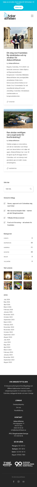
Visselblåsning (18, 410)
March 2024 (7, 350)
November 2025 (9, 315)
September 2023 (9, 360)
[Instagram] (18, 481)
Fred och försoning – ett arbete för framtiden (19, 224)
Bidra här (18, 7)
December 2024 (9, 327)
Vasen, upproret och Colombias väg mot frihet (19, 205)
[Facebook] (13, 481)
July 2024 (7, 340)
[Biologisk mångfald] (18, 285)
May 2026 (7, 302)
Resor (6, 256)
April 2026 (7, 304)
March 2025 (7, 322)
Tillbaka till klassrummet (15, 218)
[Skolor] (18, 275)
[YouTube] (23, 481)
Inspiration (12, 168)
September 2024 (9, 335)
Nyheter (12, 102)
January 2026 (8, 312)
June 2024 (7, 342)
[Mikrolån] (27, 285)
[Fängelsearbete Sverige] (8, 275)
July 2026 (7, 299)
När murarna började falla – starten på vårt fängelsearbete (19, 212)
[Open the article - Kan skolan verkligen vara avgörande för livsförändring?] (11, 118)
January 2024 (8, 355)
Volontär (7, 261)
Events (6, 238)
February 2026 (8, 309)
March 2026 (7, 307)
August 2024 (8, 337)
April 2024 (7, 347)
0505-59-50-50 (18, 428)
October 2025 (8, 317)
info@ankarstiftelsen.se (18, 430)
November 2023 (9, 357)
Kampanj (7, 247)
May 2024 (7, 345)
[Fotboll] (27, 275)
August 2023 (8, 362)
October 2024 (8, 332)
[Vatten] (8, 285)
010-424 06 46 (18, 436)
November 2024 (9, 330)
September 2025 (9, 320)
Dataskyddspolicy (18, 404)
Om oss (18, 407)
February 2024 (8, 352)
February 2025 (8, 325)
